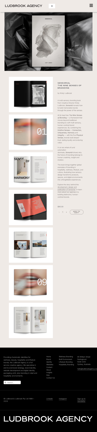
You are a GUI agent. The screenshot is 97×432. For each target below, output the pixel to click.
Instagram (63, 399)
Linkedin (49, 399)
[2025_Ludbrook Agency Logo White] (48, 416)
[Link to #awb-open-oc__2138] (91, 5)
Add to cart (76, 212)
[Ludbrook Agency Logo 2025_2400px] (24, 5)
